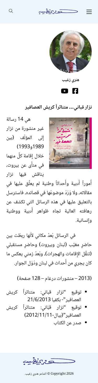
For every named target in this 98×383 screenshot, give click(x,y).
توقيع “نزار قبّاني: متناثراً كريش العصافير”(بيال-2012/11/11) (43, 311)
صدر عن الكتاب (67, 323)
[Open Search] (11, 11)
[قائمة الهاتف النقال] (89, 12)
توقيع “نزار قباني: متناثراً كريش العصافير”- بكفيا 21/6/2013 (43, 296)
